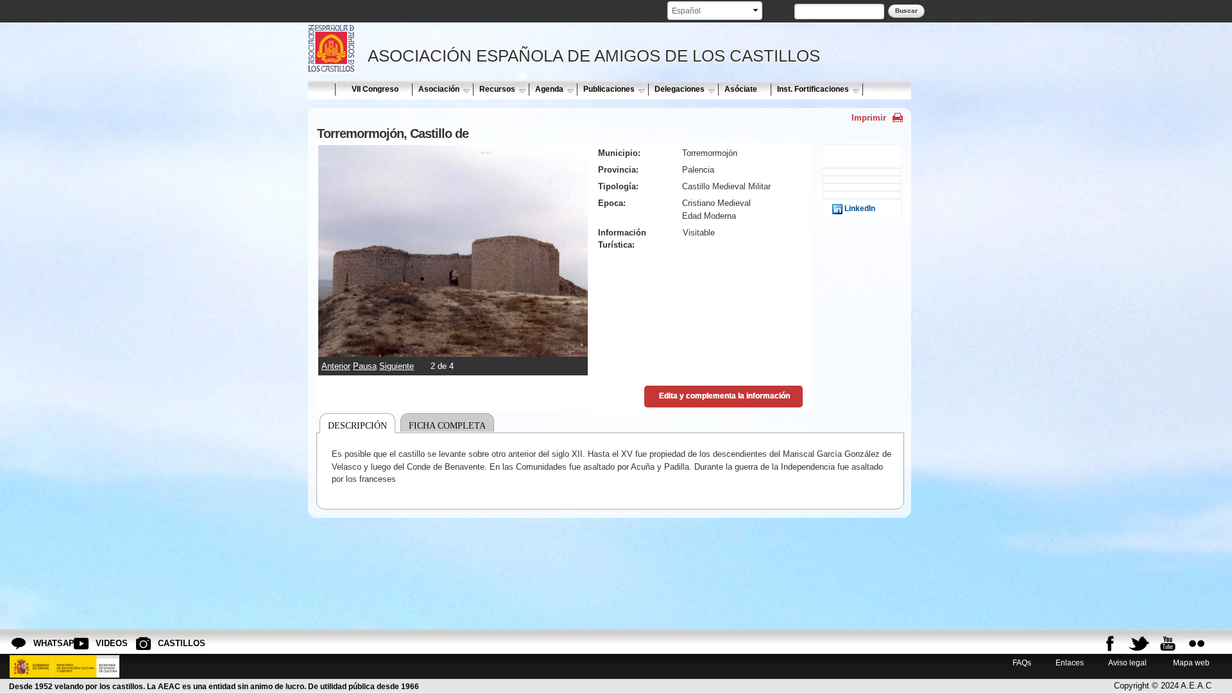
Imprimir (868, 118)
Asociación (438, 89)
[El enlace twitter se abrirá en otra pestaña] (1139, 643)
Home (321, 89)
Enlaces (1070, 662)
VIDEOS (106, 643)
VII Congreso (375, 89)
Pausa (365, 366)
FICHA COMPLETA (447, 425)
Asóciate (740, 89)
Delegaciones (679, 89)
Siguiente (396, 366)
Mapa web (1190, 662)
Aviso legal (1127, 662)
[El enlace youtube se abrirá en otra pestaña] (1168, 643)
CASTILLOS (168, 643)
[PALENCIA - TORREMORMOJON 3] (453, 350)
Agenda (549, 89)
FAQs (1022, 662)
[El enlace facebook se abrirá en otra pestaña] (1110, 643)
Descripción (357, 425)
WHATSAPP (43, 643)
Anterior (335, 366)
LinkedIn (859, 208)
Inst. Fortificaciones (813, 89)
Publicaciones (609, 89)
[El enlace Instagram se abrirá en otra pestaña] (1196, 643)
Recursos (497, 89)
